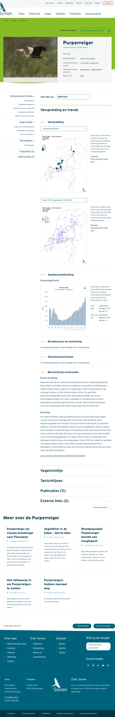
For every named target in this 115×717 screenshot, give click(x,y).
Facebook (88, 665)
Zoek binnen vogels (68, 30)
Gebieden (60, 14)
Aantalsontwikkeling (26, 105)
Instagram (108, 665)
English (97, 3)
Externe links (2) (26, 157)
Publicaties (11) (27, 152)
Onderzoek (34, 14)
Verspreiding (29, 101)
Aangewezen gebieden (25, 131)
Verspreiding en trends (21, 96)
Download (94, 156)
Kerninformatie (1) (27, 134)
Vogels (48, 14)
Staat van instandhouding (24, 127)
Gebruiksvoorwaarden (65, 713)
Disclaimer (11, 713)
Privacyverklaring (28, 713)
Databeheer (46, 713)
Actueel (60, 3)
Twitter (93, 665)
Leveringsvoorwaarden (88, 713)
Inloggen (108, 3)
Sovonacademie (93, 14)
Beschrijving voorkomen (24, 116)
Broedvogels (29, 145)
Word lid (79, 3)
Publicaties (75, 14)
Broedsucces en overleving (23, 108)
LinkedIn (98, 665)
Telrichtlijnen (26, 141)
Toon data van (47, 97)
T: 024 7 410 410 (11, 700)
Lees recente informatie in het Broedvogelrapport (62, 456)
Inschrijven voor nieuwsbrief (95, 646)
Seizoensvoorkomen (26, 112)
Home (5, 20)
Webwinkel (69, 3)
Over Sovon (49, 3)
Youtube (103, 665)
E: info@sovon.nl (11, 697)
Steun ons (88, 3)
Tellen (21, 14)
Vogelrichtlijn (26, 122)
